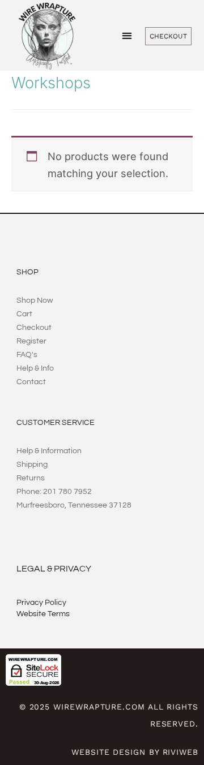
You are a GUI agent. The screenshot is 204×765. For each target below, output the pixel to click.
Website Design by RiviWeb (134, 752)
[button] (127, 35)
